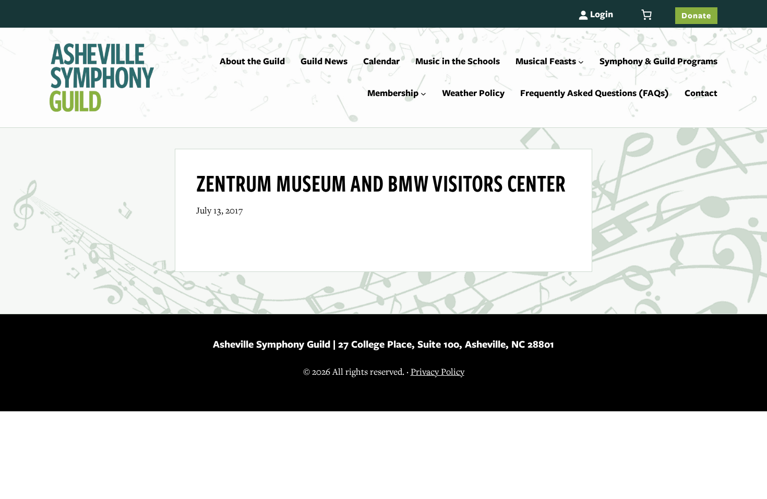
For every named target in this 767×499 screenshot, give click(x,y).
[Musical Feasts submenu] (581, 61)
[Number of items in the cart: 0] (646, 15)
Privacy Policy (437, 372)
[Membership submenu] (423, 94)
